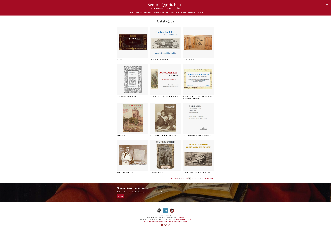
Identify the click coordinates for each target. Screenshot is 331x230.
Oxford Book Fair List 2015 (125, 172)
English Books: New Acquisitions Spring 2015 (197, 135)
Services (165, 12)
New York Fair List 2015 (157, 172)
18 (181, 178)
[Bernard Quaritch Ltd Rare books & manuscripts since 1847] (165, 6)
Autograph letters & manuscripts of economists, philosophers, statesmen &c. (197, 97)
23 (195, 178)
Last (211, 178)
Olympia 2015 (121, 135)
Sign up (120, 196)
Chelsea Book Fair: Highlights (159, 59)
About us (183, 12)
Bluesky (165, 225)
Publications (157, 12)
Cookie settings (182, 221)
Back (176, 178)
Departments (138, 12)
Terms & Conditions (161, 221)
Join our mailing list (149, 221)
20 (187, 178)
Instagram (169, 225)
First (171, 178)
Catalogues (147, 12)
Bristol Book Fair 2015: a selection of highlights (164, 96)
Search (199, 12)
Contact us (191, 12)
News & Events (174, 12)
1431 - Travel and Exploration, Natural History (164, 135)
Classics (119, 59)
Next (206, 178)
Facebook (162, 225)
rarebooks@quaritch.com (183, 219)
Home (131, 12)
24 (198, 178)
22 (192, 178)
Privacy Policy (173, 221)
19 (184, 178)
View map (181, 217)
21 (189, 178)
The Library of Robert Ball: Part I (127, 96)
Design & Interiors (188, 59)
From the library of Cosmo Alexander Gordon (197, 172)
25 (202, 178)
